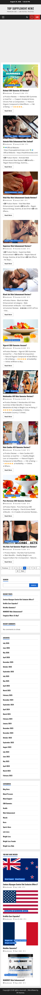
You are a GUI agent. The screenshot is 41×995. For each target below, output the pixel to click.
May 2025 (6, 681)
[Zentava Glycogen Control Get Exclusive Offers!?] (20, 870)
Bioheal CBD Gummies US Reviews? (20, 76)
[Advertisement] (20, 41)
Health (17, 85)
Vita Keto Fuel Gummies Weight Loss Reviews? (20, 532)
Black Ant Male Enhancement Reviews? (20, 280)
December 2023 (8, 728)
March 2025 (7, 690)
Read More (9, 111)
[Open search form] (27, 17)
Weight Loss (14, 391)
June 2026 (6, 648)
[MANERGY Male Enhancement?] (20, 965)
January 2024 (7, 723)
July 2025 (6, 676)
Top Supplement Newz (20, 8)
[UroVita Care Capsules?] (20, 902)
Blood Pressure (8, 794)
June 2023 (6, 756)
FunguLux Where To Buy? (11, 615)
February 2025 (7, 695)
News (4, 822)
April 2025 (6, 686)
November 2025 (8, 662)
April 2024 (6, 709)
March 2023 (7, 771)
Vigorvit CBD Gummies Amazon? (20, 331)
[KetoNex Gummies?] (20, 934)
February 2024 (7, 719)
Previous (5, 568)
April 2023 (6, 766)
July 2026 (6, 643)
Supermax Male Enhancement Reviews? (20, 231)
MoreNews (32, 990)
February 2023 (7, 775)
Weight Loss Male (8, 846)
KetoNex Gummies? (9, 607)
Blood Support (7, 798)
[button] (3, 17)
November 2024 (8, 700)
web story (6, 832)
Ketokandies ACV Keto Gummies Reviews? (20, 382)
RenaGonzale (8, 93)
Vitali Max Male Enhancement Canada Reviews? (20, 183)
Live (37, 17)
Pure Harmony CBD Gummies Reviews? (20, 486)
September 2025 (8, 671)
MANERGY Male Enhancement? (12, 611)
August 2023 (7, 747)
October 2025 (7, 667)
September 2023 (8, 742)
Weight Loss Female (9, 841)
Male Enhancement (24, 136)
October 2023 (7, 737)
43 (17, 571)
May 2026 (6, 652)
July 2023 (6, 752)
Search (5, 579)
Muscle (5, 817)
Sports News (7, 827)
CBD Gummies (9, 85)
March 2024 (7, 714)
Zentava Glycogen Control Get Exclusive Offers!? (18, 599)
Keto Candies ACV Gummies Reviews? (20, 433)
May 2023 (6, 761)
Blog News (8, 136)
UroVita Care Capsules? (10, 603)
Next (22, 571)
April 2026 (6, 657)
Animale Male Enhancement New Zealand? (20, 127)
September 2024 (8, 704)
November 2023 (8, 733)
